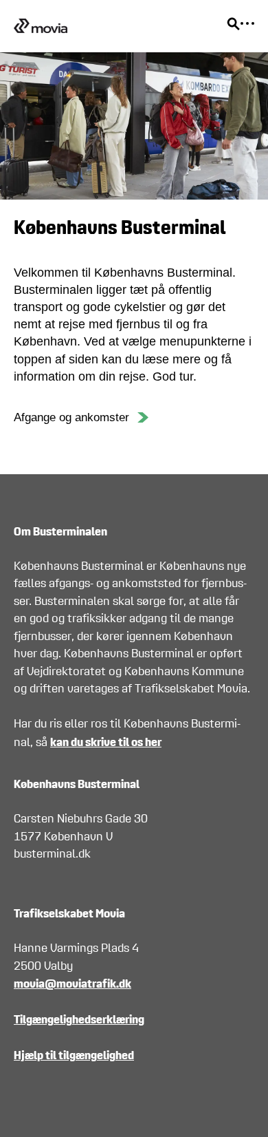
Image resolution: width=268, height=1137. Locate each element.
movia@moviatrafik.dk (72, 983)
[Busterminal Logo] (40, 26)
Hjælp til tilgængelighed (74, 1054)
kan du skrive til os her (105, 741)
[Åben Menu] (247, 23)
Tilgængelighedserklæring (79, 1019)
